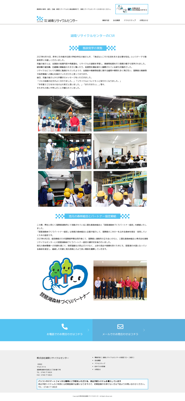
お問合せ (98, 369)
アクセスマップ (130, 20)
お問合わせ (144, 20)
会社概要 (116, 20)
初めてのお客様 (100, 366)
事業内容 (105, 20)
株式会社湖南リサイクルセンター (53, 357)
